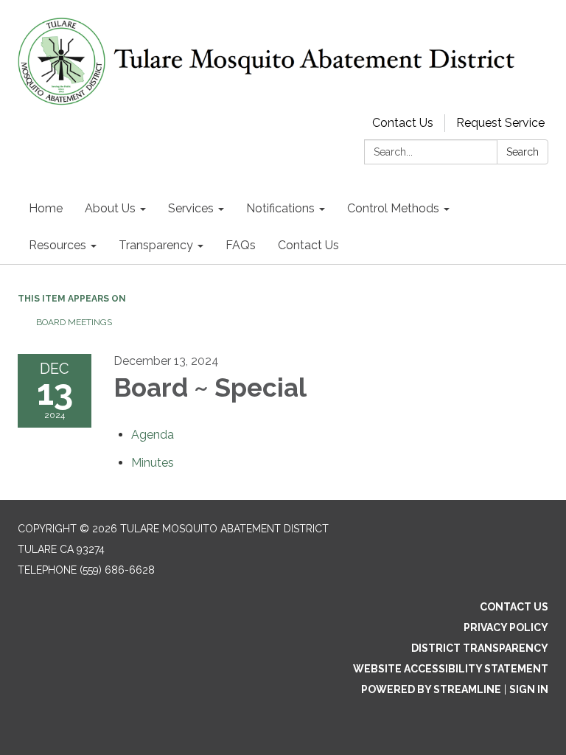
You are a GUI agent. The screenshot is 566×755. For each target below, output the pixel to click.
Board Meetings (74, 322)
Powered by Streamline (431, 689)
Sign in (528, 689)
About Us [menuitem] (110, 208)
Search (522, 152)
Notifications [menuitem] (280, 208)
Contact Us (402, 123)
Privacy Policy (506, 627)
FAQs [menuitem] (241, 245)
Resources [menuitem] (57, 245)
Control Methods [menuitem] (393, 208)
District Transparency (479, 648)
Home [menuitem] (46, 208)
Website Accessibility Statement (450, 669)
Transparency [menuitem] (156, 245)
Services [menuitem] (191, 208)
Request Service (500, 123)
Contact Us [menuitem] (308, 245)
